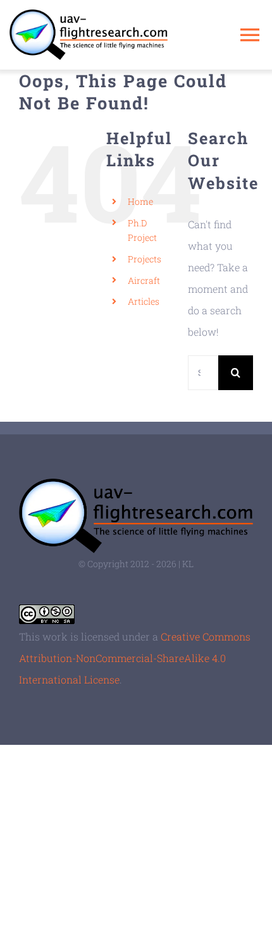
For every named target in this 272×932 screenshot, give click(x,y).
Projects (144, 259)
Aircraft (144, 280)
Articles (143, 301)
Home (140, 201)
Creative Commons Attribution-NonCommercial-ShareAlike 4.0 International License (134, 658)
